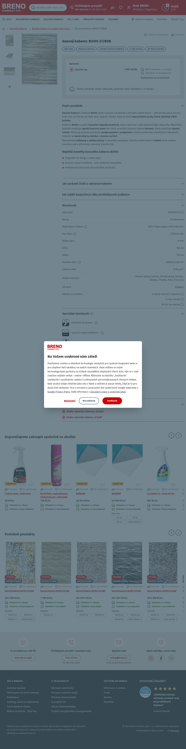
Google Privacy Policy (59, 391)
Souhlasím (112, 401)
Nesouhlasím (89, 401)
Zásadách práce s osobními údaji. (108, 391)
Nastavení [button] (69, 400)
